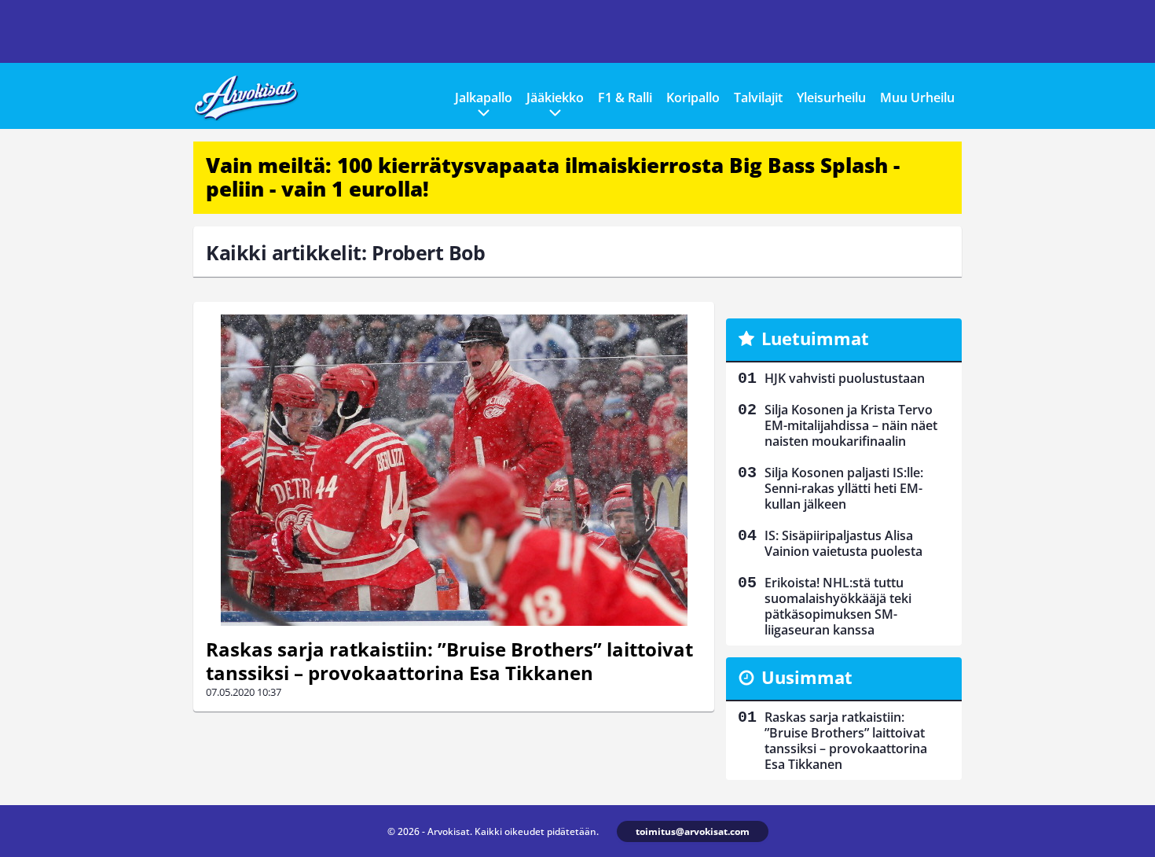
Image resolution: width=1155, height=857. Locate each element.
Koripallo (693, 97)
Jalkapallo (483, 97)
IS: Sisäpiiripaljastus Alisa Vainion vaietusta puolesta (843, 543)
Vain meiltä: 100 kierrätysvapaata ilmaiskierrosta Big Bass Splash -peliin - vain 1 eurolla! (553, 177)
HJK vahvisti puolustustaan (844, 378)
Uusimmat (806, 677)
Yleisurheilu (831, 97)
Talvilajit (758, 97)
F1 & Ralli (625, 97)
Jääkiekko (555, 97)
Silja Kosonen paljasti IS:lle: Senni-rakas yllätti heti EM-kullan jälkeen (843, 488)
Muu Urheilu (917, 97)
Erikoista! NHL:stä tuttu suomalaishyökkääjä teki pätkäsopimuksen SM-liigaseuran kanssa (837, 606)
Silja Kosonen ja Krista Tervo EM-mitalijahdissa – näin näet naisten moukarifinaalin (850, 425)
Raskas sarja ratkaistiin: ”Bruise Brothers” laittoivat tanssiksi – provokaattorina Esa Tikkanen (449, 661)
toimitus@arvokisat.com (693, 831)
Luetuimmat (815, 338)
